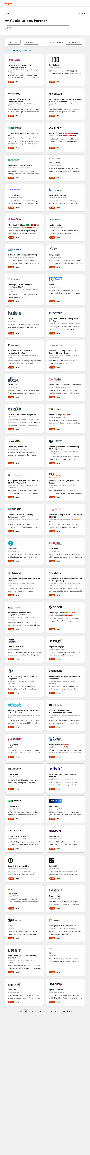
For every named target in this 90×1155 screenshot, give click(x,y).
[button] (82, 13)
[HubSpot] (7, 3)
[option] (13, 42)
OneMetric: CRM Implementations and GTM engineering (65, 579)
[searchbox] (38, 27)
